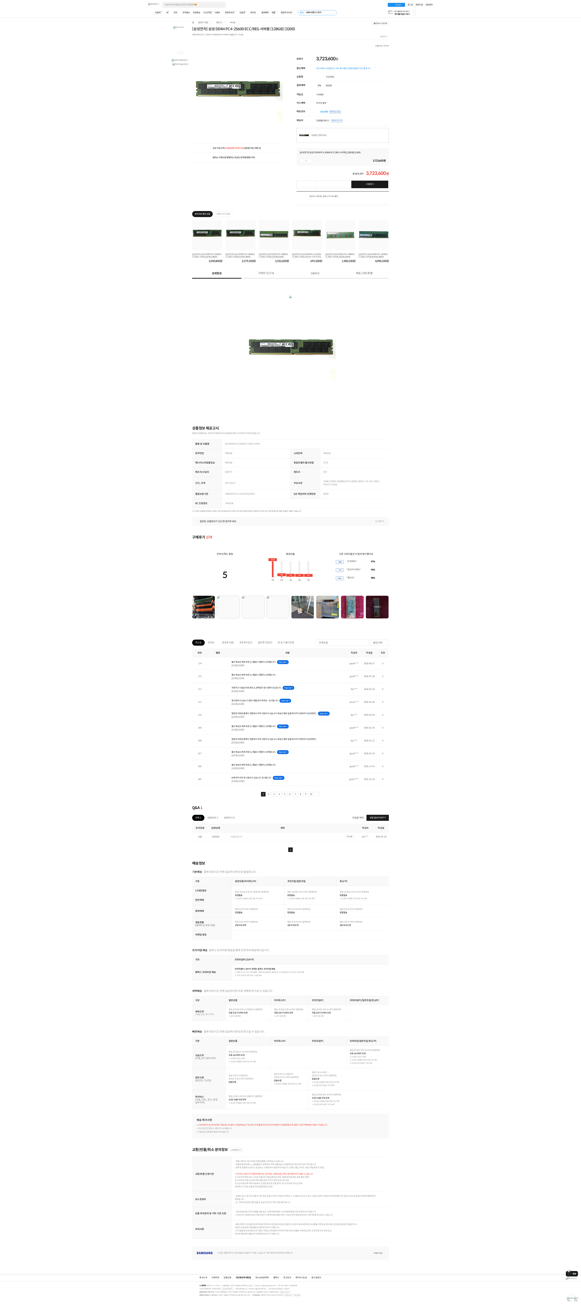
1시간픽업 (207, 12)
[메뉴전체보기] (150, 13)
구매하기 (370, 184)
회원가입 (419, 5)
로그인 (410, 5)
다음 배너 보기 (182, 53)
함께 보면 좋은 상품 (202, 214)
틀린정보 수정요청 (380, 23)
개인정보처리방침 (243, 1277)
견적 (175, 12)
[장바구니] (421, 14)
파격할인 (186, 12)
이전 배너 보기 (179, 53)
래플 (273, 12)
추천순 (211, 642)
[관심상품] (306, 184)
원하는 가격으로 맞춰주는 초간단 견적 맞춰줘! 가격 (234, 157)
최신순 (198, 642)
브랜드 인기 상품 (223, 214)
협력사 (276, 1277)
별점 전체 (377, 642)
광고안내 (287, 1277)
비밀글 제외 (358, 817)
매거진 (253, 12)
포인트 (329, 85)
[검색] (221, 5)
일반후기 (265, 642)
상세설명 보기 (236, 1150)
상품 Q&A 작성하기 (378, 818)
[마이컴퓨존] (430, 14)
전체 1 (198, 817)
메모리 (219, 22)
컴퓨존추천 (229, 12)
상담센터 (429, 5)
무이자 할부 (321, 103)
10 (311, 794)
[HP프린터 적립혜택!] (572, 1278)
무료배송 (196, 12)
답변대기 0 (229, 817)
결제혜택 (265, 12)
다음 (317, 794)
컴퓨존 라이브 (286, 12)
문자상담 (297, 1295)
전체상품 (323, 642)
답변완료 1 (212, 817)
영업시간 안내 (285, 1292)
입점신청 (227, 1277)
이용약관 (215, 1277)
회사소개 (203, 1277)
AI (167, 12)
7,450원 (319, 94)
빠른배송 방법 (335, 112)
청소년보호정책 (262, 1277)
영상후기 (228, 642)
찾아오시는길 (301, 1277)
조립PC (158, 12)
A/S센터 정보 (378, 1253)
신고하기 (379, 521)
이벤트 (217, 12)
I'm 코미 (398, 5)
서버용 (232, 22)
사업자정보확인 (227, 1289)
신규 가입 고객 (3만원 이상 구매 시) (237, 148)
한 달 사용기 (286, 642)
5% (319, 85)
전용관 (242, 12)
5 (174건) (330, 76)
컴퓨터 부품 (203, 22)
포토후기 (245, 642)
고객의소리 (288, 1295)
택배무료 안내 (337, 121)
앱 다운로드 (316, 1277)
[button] (414, 11)
